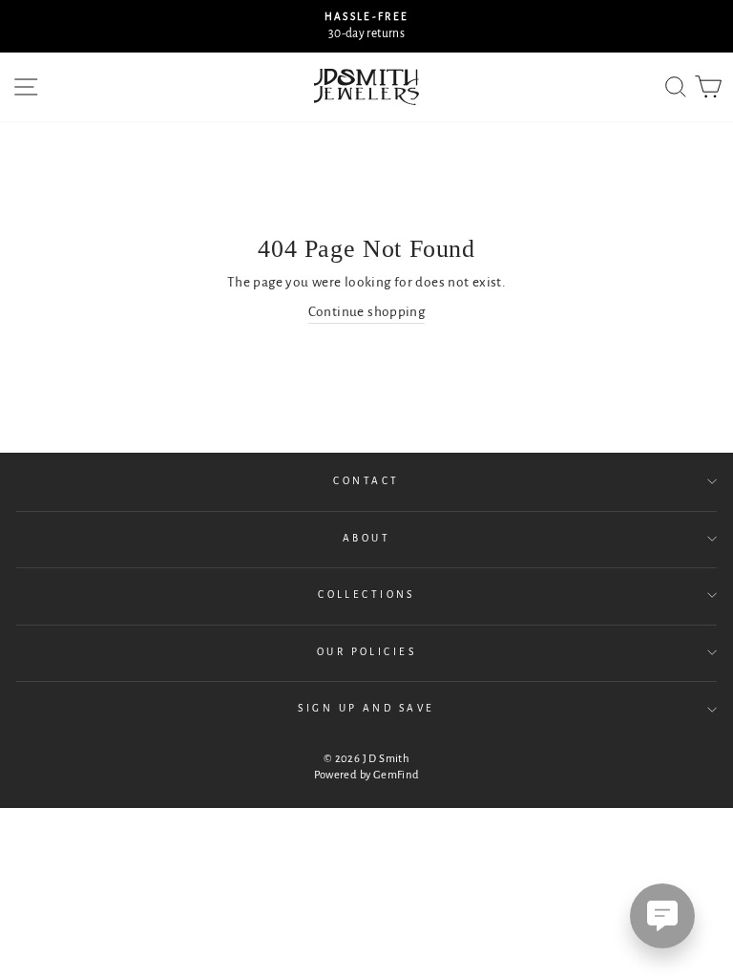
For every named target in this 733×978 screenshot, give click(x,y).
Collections (366, 594)
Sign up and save (366, 708)
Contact (366, 481)
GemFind (396, 775)
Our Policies (366, 652)
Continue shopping (367, 312)
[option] (366, 26)
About (366, 538)
